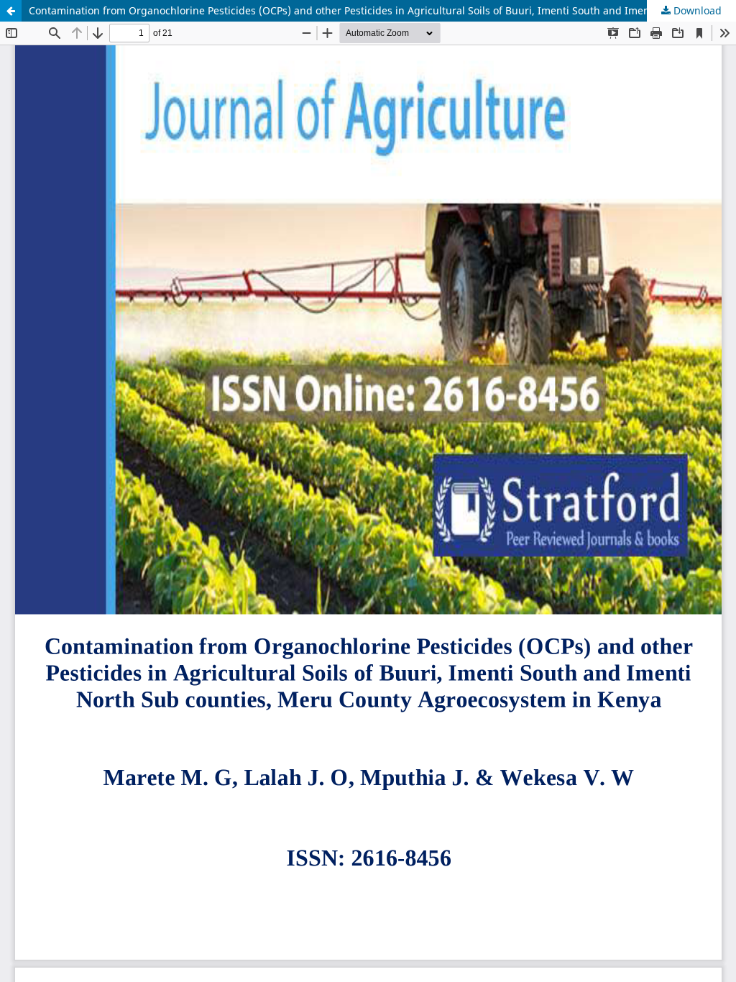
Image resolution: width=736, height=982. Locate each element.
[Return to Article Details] (11, 11)
